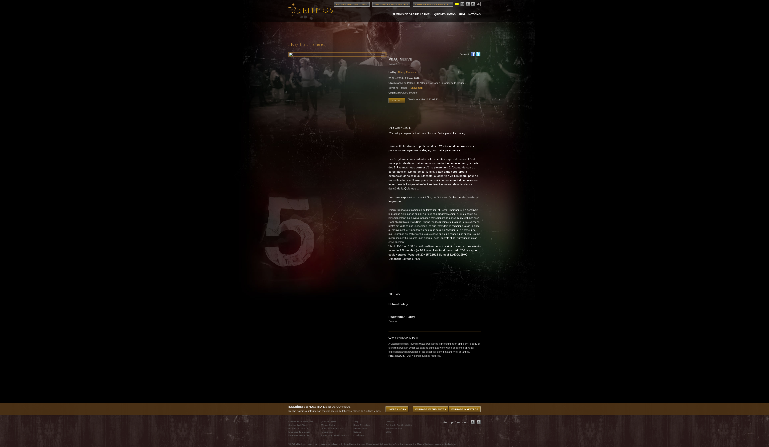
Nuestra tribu (327, 432)
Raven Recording (361, 425)
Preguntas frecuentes (298, 435)
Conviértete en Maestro (433, 4)
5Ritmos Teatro (360, 428)
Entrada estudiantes (430, 409)
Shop (462, 14)
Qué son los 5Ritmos (298, 425)
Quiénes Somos (445, 14)
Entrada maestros (464, 409)
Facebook (473, 54)
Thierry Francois (407, 72)
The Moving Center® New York (335, 435)
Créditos (390, 422)
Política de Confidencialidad (399, 425)
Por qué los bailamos (298, 428)
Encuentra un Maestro (391, 4)
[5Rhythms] (310, 10)
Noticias (474, 14)
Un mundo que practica (332, 428)
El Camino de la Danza (299, 432)
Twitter (478, 54)
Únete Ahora (397, 409)
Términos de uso (394, 428)
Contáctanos (359, 435)
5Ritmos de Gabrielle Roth (412, 14)
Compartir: (464, 54)
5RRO (389, 432)
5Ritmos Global (328, 425)
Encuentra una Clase (351, 4)
